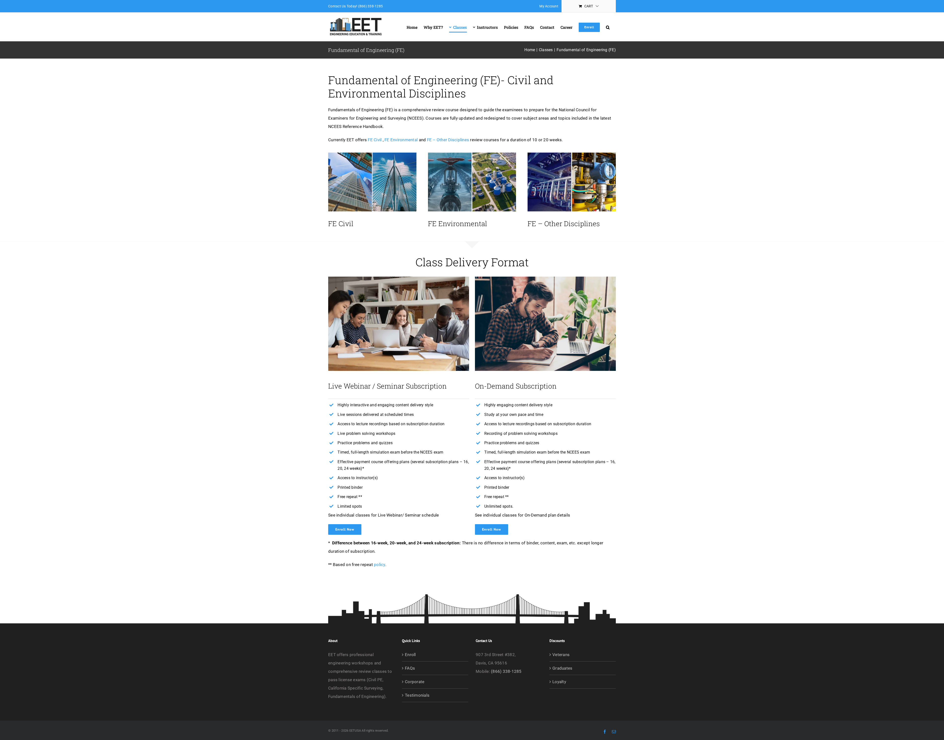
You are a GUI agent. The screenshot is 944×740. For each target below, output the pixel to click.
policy (379, 564)
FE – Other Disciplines (448, 139)
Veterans (561, 654)
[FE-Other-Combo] (572, 154)
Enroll (410, 654)
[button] (608, 27)
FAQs (410, 668)
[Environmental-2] (472, 154)
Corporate (414, 681)
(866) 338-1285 (506, 671)
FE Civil (375, 139)
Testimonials (417, 695)
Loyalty (559, 681)
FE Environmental (401, 139)
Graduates (562, 668)
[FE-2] (372, 154)
